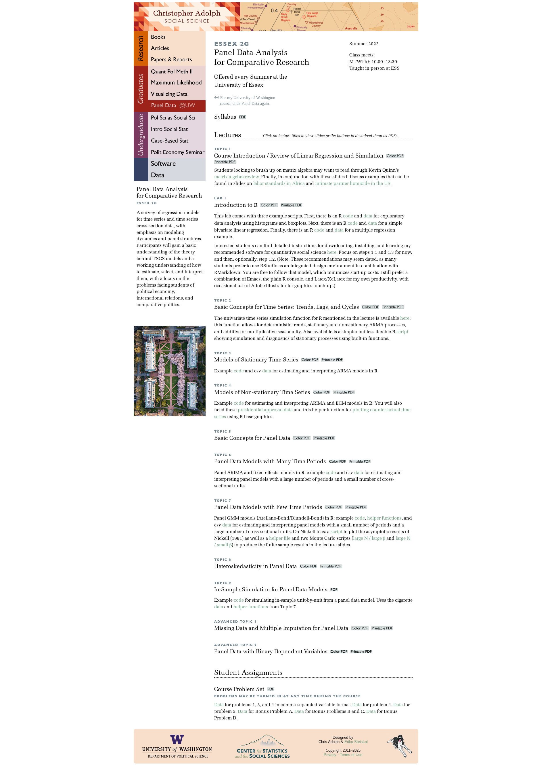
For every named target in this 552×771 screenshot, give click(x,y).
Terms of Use (351, 755)
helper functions (384, 518)
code (348, 216)
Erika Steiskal (356, 742)
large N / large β (369, 538)
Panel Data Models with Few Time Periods (269, 507)
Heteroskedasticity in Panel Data (256, 566)
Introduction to (236, 205)
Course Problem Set (240, 689)
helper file (279, 538)
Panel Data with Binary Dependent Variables (271, 652)
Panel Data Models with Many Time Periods (270, 462)
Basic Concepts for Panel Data (253, 438)
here (331, 252)
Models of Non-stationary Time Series (263, 392)
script (402, 332)
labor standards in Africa (279, 183)
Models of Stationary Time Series (257, 360)
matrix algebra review (236, 177)
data (367, 216)
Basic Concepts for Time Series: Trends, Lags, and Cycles (287, 307)
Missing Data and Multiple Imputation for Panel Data (282, 628)
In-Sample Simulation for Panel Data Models (271, 590)
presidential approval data (265, 410)
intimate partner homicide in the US (352, 183)
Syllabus (225, 117)
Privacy (330, 755)
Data (219, 705)
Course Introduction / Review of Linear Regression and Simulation (299, 156)
